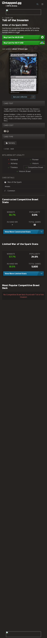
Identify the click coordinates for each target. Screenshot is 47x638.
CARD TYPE (8, 136)
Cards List (9, 18)
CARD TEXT (8, 103)
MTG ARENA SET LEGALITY (13, 155)
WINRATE (11, 212)
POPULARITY (34, 212)
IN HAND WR (12, 222)
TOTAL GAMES (35, 222)
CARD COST (8, 125)
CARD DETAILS (8, 177)
